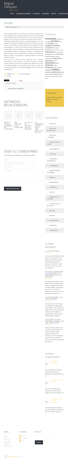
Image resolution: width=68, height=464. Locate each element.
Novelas (52, 192)
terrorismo (52, 76)
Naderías (49, 65)
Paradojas (48, 67)
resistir (50, 74)
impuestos (57, 56)
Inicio (12, 13)
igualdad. (52, 56)
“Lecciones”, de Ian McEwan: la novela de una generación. (54, 321)
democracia (49, 52)
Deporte (56, 52)
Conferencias (53, 165)
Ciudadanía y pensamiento (52, 160)
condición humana (52, 46)
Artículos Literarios (51, 136)
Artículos (52, 123)
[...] (55, 268)
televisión (47, 76)
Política (9, 76)
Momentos (50, 63)
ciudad (55, 43)
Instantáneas (48, 58)
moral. (57, 63)
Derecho (53, 13)
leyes (60, 58)
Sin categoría (12, 27)
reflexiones (56, 72)
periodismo (48, 70)
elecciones (59, 54)
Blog (5, 437)
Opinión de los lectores (53, 198)
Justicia (55, 58)
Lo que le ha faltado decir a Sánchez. (29, 125)
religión (47, 74)
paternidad (59, 67)
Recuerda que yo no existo (54, 205)
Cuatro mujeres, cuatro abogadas (54, 298)
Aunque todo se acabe (53, 143)
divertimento (48, 54)
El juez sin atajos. (52, 251)
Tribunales (53, 225)
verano (60, 76)
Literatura (36, 13)
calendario (54, 41)
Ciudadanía (45, 13)
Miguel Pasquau (10, 5)
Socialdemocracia (58, 74)
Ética (46, 78)
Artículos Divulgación (51, 129)
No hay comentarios (24, 74)
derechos (60, 52)
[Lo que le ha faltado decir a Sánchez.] (29, 115)
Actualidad (50, 38)
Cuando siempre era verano (58, 49)
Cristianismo (48, 50)
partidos (55, 67)
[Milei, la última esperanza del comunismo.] (8, 115)
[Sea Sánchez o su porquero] (18, 115)
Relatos (52, 210)
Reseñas (52, 215)
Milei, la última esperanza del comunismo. (9, 125)
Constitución (49, 48)
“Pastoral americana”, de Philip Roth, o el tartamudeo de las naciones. (54, 274)
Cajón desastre (54, 149)
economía (54, 54)
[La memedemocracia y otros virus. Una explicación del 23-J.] (39, 115)
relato (62, 72)
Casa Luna (52, 154)
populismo (48, 72)
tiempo (56, 76)
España (47, 56)
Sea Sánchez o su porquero (18, 124)
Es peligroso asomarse (23, 13)
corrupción (56, 47)
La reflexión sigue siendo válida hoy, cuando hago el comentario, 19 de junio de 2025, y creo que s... (54, 409)
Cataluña (51, 43)
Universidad (53, 230)
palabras (55, 65)
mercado (55, 60)
